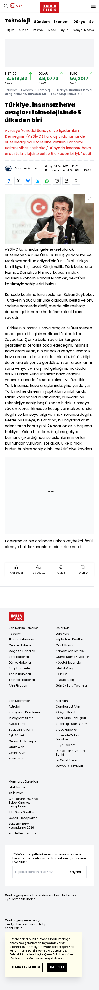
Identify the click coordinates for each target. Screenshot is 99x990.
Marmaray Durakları (23, 781)
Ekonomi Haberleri (22, 639)
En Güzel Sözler (66, 760)
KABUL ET (57, 967)
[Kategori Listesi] (93, 6)
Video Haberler (66, 730)
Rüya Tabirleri (66, 745)
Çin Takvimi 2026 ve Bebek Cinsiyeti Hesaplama (23, 802)
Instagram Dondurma (25, 712)
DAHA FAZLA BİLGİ (26, 967)
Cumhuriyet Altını (68, 707)
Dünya (79, 21)
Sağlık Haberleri (20, 668)
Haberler (11, 90)
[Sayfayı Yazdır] (66, 181)
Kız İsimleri (16, 793)
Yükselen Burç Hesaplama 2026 (21, 826)
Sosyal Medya (83, 30)
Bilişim (9, 30)
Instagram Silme (21, 718)
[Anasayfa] (16, 616)
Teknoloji (17, 20)
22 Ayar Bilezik (66, 712)
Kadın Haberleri (20, 674)
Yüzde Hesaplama (22, 833)
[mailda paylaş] (57, 181)
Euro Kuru (62, 634)
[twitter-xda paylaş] (18, 181)
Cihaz (23, 30)
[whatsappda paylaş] (47, 181)
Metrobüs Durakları (69, 766)
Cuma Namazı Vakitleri (73, 657)
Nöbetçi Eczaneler (68, 662)
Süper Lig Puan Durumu (73, 724)
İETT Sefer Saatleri (21, 812)
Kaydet (75, 872)
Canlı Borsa (64, 645)
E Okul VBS (63, 674)
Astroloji (14, 707)
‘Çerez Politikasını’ (56, 954)
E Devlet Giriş (65, 680)
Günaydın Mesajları (23, 741)
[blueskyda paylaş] (28, 181)
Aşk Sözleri (16, 735)
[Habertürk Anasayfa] (49, 7)
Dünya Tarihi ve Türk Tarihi (70, 753)
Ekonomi (61, 21)
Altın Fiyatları (18, 685)
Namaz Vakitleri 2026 (71, 651)
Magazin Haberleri (22, 651)
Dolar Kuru (63, 628)
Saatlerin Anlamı (21, 730)
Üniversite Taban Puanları (68, 737)
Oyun (64, 30)
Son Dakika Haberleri (23, 628)
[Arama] (6, 6)
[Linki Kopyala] (76, 181)
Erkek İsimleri (18, 787)
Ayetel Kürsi (17, 724)
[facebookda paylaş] (8, 181)
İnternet (38, 30)
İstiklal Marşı (65, 668)
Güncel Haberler (20, 645)
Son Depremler (19, 701)
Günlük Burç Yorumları (72, 685)
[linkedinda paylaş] (37, 181)
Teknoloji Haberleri (22, 680)
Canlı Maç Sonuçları (71, 718)
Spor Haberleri (19, 657)
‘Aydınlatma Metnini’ (25, 958)
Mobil (52, 30)
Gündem (42, 21)
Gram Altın (16, 747)
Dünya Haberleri (20, 662)
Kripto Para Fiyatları (70, 639)
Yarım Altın (16, 758)
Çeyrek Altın (17, 753)
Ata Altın (62, 701)
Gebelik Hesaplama (23, 818)
